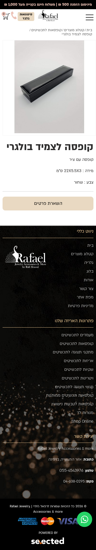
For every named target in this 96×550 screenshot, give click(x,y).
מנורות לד (85, 413)
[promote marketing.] (48, 541)
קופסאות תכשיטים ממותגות (69, 395)
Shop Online (82, 421)
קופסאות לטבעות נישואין (72, 404)
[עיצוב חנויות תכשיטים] (48, 15)
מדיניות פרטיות (80, 306)
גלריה (88, 262)
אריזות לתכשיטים (78, 361)
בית (90, 245)
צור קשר (86, 288)
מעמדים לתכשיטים (77, 335)
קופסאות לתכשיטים (76, 343)
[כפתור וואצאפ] (84, 519)
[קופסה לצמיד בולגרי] (49, 86)
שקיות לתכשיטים (78, 369)
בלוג (90, 271)
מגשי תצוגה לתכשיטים (74, 387)
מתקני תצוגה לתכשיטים (73, 352)
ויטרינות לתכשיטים (77, 378)
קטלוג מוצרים (82, 254)
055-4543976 (71, 470)
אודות (88, 280)
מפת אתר (85, 297)
